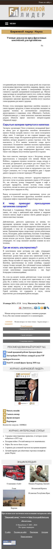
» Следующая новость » (26, 341)
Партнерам (11, 421)
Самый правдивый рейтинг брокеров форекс (24, 352)
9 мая (14, 488)
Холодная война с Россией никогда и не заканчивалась (25, 441)
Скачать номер (12, 414)
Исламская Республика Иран (39, 493)
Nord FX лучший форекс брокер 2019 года (23, 363)
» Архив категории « (26, 335)
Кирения (14, 508)
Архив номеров (13, 418)
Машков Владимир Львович (39, 484)
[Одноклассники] (41, 308)
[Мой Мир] (45, 308)
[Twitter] (38, 308)
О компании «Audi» (14, 484)
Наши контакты (26, 537)
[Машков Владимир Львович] (39, 481)
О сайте (8, 532)
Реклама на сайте (20, 532)
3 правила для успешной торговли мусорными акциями (25, 448)
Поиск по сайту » (45, 2)
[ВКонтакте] (35, 308)
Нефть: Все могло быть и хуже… (17, 444)
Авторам (44, 532)
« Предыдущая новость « (26, 329)
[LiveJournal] (48, 308)
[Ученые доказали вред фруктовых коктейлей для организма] (21, 81)
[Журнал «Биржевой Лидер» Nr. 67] (26, 388)
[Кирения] (14, 506)
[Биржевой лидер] (26, 17)
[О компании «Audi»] (14, 481)
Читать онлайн (12, 411)
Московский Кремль (39, 488)
